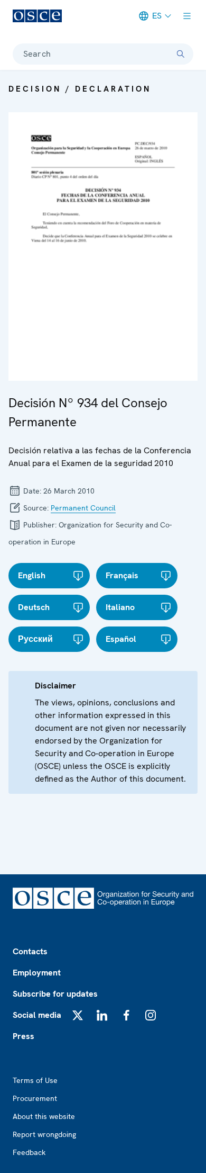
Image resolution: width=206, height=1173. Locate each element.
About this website (44, 1116)
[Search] (180, 54)
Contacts (30, 951)
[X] (78, 1015)
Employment (37, 972)
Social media (37, 1014)
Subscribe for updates (55, 993)
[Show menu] (187, 15)
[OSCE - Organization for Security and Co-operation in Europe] (37, 16)
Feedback (29, 1152)
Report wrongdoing (44, 1134)
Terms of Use (35, 1080)
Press (23, 1036)
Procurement (35, 1098)
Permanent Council (83, 508)
